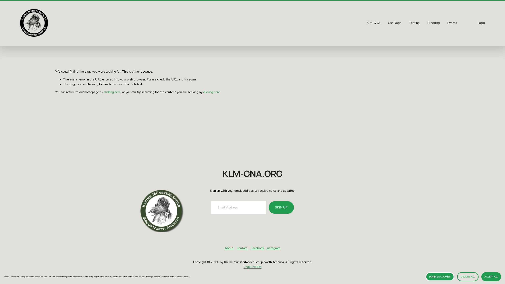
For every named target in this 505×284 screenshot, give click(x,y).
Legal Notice (253, 267)
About (229, 248)
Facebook (257, 248)
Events (452, 23)
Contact (242, 248)
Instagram (273, 248)
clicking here (112, 92)
